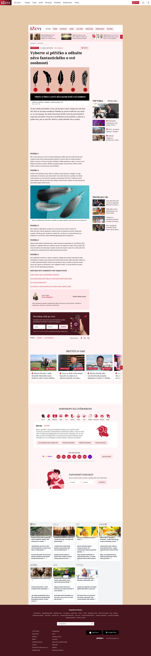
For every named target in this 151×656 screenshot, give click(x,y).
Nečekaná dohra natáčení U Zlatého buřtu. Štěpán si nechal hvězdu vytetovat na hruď (63, 556)
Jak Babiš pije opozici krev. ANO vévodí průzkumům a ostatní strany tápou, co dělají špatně (41, 548)
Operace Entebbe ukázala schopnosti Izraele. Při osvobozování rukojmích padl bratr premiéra (86, 548)
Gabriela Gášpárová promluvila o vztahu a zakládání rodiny (112, 139)
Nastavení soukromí (57, 650)
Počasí (85, 613)
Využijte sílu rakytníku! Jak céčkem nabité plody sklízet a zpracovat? (87, 587)
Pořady (77, 2)
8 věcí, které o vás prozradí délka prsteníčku (44, 275)
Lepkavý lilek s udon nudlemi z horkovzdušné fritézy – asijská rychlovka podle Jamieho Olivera (109, 548)
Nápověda (55, 644)
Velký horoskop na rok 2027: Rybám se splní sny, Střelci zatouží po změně (79, 36)
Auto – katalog (113, 613)
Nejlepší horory (58, 613)
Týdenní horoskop (68, 443)
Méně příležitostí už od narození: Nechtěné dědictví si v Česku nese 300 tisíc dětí (49, 37)
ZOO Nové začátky (103, 613)
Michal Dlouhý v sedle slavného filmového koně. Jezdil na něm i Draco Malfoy (43, 375)
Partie (80, 613)
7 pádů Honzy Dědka (37, 615)
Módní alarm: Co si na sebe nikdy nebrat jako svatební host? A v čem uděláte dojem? (111, 37)
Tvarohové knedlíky (113, 615)
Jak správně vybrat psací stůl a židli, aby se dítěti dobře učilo (85, 579)
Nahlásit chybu (36, 650)
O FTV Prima (35, 631)
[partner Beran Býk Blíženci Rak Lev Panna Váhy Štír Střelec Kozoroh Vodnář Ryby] (88, 482)
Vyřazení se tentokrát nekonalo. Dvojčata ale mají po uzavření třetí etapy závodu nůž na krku (112, 219)
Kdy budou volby (92, 613)
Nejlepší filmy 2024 (47, 613)
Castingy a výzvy (56, 636)
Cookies (34, 644)
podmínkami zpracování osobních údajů (58, 331)
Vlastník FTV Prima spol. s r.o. (40, 647)
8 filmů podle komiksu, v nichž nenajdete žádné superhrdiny (39, 587)
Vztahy (34, 2)
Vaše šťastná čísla (74, 453)
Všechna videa (112, 101)
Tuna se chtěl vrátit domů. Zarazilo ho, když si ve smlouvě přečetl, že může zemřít (71, 376)
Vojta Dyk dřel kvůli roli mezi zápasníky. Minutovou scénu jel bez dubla (112, 203)
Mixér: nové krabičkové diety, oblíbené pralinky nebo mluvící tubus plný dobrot (108, 556)
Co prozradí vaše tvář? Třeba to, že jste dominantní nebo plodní (51, 278)
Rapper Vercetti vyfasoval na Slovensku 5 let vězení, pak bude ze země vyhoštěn (64, 588)
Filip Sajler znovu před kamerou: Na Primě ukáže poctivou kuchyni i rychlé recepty (112, 211)
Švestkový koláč (81, 617)
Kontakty (54, 639)
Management (55, 631)
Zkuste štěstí (106, 456)
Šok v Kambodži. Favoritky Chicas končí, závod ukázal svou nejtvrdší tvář (112, 228)
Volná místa (35, 634)
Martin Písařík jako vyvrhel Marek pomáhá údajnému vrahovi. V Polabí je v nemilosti (99, 376)
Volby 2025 (48, 615)
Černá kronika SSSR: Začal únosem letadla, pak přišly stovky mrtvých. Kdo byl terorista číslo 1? (41, 556)
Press (53, 634)
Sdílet (85, 48)
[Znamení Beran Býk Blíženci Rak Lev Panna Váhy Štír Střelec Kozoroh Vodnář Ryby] (52, 327)
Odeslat (63, 327)
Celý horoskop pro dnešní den (48, 443)
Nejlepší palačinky (70, 617)
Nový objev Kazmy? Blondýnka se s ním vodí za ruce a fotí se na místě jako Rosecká (63, 597)
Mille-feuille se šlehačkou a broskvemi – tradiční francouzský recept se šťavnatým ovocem (109, 539)
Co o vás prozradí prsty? (38, 282)
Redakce (54, 647)
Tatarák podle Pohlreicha (67, 615)
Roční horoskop (100, 443)
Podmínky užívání (37, 642)
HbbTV (34, 639)
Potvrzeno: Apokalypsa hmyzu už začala (86, 538)
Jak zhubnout (37, 613)
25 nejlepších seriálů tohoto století (41, 578)
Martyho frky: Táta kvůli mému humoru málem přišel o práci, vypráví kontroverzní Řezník (62, 580)
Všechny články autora (79, 296)
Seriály (41, 2)
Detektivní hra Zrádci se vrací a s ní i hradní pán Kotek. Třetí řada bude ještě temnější (63, 539)
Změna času (74, 613)
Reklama (34, 636)
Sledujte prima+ (67, 2)
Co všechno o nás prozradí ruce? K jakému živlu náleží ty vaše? (50, 286)
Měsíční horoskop (85, 443)
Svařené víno (55, 615)
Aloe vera (77, 615)
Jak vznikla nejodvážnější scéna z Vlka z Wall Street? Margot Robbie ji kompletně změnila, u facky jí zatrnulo (40, 598)
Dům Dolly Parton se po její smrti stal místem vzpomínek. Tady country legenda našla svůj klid (86, 597)
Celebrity (27, 2)
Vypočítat (102, 482)
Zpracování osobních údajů (59, 642)
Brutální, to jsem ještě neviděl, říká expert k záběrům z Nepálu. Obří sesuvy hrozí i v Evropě (40, 539)
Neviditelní (57, 2)
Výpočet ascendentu (101, 615)
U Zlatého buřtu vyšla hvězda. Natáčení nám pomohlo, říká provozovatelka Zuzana (62, 548)
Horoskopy (48, 2)
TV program (66, 613)
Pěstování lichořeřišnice (88, 615)
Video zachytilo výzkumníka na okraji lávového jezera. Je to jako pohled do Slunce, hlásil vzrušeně (86, 556)
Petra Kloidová (58, 48)
